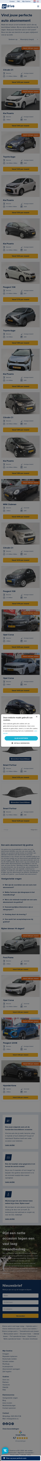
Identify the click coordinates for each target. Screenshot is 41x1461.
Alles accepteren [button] (21, 738)
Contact (12, 1)
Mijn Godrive (26, 1)
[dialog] (20, 730)
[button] (20, 743)
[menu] (38, 6)
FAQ (18, 1)
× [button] (36, 717)
